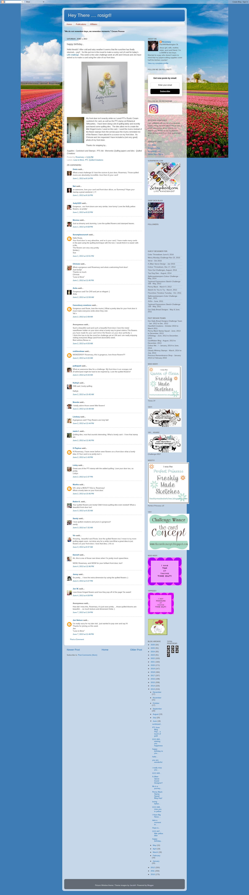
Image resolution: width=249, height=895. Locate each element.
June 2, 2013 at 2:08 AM (83, 317)
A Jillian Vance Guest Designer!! (157, 780)
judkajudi (77, 366)
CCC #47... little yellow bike (157, 833)
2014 (153, 686)
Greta (75, 169)
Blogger (150, 885)
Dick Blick (152, 145)
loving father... (156, 803)
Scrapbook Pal (154, 148)
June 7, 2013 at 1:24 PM (83, 612)
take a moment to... (156, 822)
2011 (153, 871)
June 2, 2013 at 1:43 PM (83, 457)
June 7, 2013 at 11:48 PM (83, 634)
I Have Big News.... (156, 816)
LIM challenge (73, 55)
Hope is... (156, 828)
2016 (153, 679)
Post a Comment (77, 639)
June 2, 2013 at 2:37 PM (83, 477)
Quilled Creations (96, 160)
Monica (76, 220)
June (155, 721)
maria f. (76, 431)
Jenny (75, 574)
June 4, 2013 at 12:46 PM (83, 566)
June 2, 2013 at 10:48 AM (83, 409)
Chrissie (76, 264)
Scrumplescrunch (80, 235)
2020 (153, 665)
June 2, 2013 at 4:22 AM (83, 358)
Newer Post (73, 649)
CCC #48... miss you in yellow (156, 809)
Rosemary (166, 42)
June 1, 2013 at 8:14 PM (83, 178)
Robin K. (76, 502)
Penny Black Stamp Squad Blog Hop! (157, 795)
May (155, 845)
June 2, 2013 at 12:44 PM (83, 423)
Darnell (76, 555)
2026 (153, 645)
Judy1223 (77, 203)
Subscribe (165, 91)
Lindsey (76, 417)
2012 (153, 868)
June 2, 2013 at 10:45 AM (83, 394)
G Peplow (77, 448)
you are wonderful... (157, 762)
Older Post (136, 649)
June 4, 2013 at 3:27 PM (83, 581)
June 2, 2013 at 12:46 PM (83, 440)
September (157, 709)
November (157, 698)
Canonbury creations (82, 305)
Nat (74, 186)
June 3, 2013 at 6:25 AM (83, 511)
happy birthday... (157, 840)
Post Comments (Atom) (87, 655)
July (155, 718)
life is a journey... (157, 787)
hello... (155, 757)
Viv (74, 535)
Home (69, 24)
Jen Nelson (78, 620)
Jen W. (76, 589)
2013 (153, 689)
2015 (153, 682)
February (156, 856)
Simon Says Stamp (155, 154)
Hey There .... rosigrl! (90, 15)
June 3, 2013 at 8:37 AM (83, 547)
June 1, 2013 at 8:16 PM (83, 195)
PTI (86, 160)
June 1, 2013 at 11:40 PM (83, 280)
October (156, 703)
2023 (153, 655)
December (157, 692)
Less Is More (78, 160)
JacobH (133, 885)
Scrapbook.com (154, 151)
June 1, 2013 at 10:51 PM (83, 256)
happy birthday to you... (157, 751)
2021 (153, 662)
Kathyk (76, 383)
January (156, 861)
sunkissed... (157, 724)
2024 (153, 652)
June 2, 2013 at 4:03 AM (83, 343)
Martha (76, 485)
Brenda (76, 402)
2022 (153, 658)
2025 (153, 648)
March (155, 852)
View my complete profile (158, 63)
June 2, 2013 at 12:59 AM (83, 297)
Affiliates (93, 24)
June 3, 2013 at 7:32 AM (83, 528)
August (156, 714)
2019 (153, 669)
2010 (153, 874)
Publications (81, 24)
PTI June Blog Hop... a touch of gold (156, 732)
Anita (75, 288)
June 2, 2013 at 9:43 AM (83, 375)
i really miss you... (157, 769)
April (155, 849)
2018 (153, 672)
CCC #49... (156, 773)
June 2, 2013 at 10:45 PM (83, 494)
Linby (75, 465)
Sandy (75, 518)
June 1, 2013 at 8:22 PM (83, 212)
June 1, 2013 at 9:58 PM (83, 227)
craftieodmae (78, 351)
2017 (153, 676)
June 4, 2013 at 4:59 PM (83, 595)
